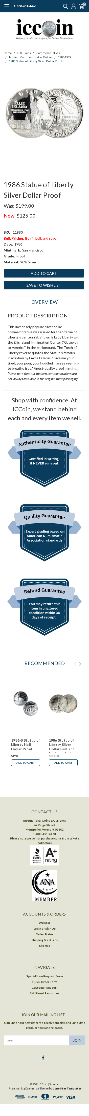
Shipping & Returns (44, 940)
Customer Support (45, 987)
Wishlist (44, 923)
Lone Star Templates (67, 1088)
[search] (64, 6)
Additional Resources (44, 993)
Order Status (44, 934)
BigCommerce (30, 1088)
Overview (44, 302)
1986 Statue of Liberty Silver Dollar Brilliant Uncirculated (61, 746)
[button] (44, 459)
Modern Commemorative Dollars (31, 57)
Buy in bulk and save (40, 238)
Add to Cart (25, 762)
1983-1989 (64, 57)
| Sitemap (53, 1084)
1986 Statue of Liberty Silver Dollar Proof (35, 61)
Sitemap (44, 946)
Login (37, 928)
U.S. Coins (24, 53)
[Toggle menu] (7, 8)
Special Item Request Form (44, 976)
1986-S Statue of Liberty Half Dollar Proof (25, 744)
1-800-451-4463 (25, 6)
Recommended (44, 663)
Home (8, 53)
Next (80, 664)
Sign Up (50, 928)
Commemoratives (48, 53)
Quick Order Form (44, 982)
